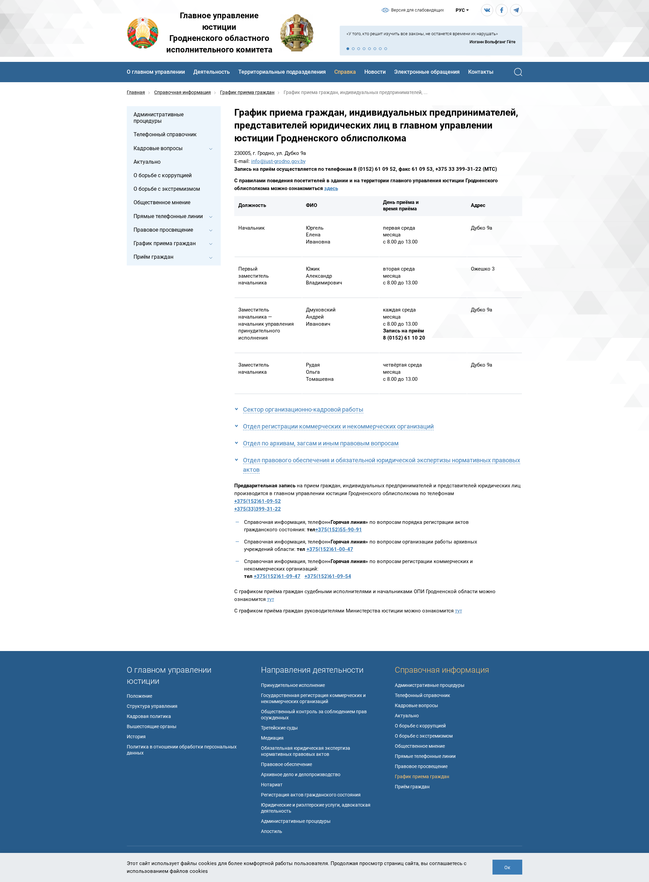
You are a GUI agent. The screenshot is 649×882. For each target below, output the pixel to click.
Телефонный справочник (422, 695)
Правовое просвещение (421, 766)
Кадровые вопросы (416, 705)
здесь (331, 188)
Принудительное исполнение (293, 685)
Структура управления (152, 706)
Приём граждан (412, 786)
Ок (507, 867)
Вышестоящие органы (151, 726)
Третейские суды (279, 727)
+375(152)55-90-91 (338, 530)
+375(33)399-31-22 (257, 509)
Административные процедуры (296, 821)
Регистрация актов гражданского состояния (311, 794)
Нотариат (272, 784)
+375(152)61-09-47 (277, 576)
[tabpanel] (430, 38)
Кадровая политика (149, 716)
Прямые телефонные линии (425, 756)
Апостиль (271, 831)
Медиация (272, 738)
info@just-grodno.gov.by (278, 161)
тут (270, 599)
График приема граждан (422, 776)
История (136, 736)
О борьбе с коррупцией (420, 725)
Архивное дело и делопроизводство (300, 774)
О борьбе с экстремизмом (424, 736)
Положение (139, 696)
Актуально (407, 715)
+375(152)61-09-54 (328, 576)
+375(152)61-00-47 (330, 549)
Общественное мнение (420, 746)
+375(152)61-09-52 (257, 501)
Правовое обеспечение (286, 764)
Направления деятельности (312, 670)
